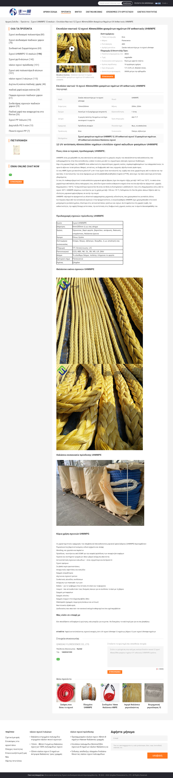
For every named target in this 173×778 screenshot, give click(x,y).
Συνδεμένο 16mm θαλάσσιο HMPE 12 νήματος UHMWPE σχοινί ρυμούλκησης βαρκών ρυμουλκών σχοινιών (110, 706)
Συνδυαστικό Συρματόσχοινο (23, 48)
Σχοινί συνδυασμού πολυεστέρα (24, 34)
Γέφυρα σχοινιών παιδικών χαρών (26, 95)
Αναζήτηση (127, 3)
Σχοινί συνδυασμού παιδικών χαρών (26, 40)
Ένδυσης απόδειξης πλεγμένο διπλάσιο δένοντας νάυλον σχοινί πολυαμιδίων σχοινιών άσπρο (89, 753)
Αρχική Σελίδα (50, 12)
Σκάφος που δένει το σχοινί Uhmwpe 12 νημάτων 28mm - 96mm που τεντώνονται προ (66, 706)
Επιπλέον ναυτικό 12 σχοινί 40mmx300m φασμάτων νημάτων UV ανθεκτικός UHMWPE (75, 77)
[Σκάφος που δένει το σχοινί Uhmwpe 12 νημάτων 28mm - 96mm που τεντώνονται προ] (65, 692)
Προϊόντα (66, 12)
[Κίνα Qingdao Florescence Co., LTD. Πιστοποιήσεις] (16, 150)
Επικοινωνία (107, 76)
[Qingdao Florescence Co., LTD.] (20, 12)
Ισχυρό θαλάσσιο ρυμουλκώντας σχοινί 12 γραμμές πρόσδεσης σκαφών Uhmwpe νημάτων (132, 706)
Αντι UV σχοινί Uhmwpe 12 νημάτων (111, 632)
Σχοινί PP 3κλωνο (18, 120)
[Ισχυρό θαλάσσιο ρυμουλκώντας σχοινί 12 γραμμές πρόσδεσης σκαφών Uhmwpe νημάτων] (132, 692)
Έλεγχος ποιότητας (147, 12)
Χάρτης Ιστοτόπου (13, 761)
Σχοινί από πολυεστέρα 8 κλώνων (26, 70)
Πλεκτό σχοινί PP (18, 131)
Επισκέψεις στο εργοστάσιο (119, 12)
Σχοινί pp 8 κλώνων (18, 59)
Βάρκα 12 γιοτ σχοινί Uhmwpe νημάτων (141, 632)
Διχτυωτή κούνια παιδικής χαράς (25, 84)
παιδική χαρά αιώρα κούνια (22, 89)
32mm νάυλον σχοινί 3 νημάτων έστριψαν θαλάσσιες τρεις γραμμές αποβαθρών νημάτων (46, 753)
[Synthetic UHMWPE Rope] (71, 48)
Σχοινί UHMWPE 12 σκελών (43, 22)
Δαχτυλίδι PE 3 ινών (19, 125)
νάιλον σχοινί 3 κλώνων (20, 78)
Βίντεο (78, 12)
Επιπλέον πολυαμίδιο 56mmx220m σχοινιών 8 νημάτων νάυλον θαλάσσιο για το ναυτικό (90, 746)
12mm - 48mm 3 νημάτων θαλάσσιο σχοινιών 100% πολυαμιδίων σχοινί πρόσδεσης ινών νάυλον (47, 746)
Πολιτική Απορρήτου (36, 775)
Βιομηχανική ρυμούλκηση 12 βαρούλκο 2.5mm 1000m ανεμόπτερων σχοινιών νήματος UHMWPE (154, 706)
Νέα (7, 757)
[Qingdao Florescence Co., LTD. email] (12, 174)
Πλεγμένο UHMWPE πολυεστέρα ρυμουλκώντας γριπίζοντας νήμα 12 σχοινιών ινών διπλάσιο (88, 706)
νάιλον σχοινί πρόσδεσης (21, 65)
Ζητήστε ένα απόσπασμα (143, 3)
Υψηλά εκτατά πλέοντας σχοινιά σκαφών (81, 632)
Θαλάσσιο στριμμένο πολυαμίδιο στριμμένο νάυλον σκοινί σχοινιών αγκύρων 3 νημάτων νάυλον (46, 738)
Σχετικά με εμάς (94, 12)
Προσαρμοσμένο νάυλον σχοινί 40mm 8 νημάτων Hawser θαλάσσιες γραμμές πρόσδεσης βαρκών (89, 738)
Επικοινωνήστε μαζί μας (16, 753)
